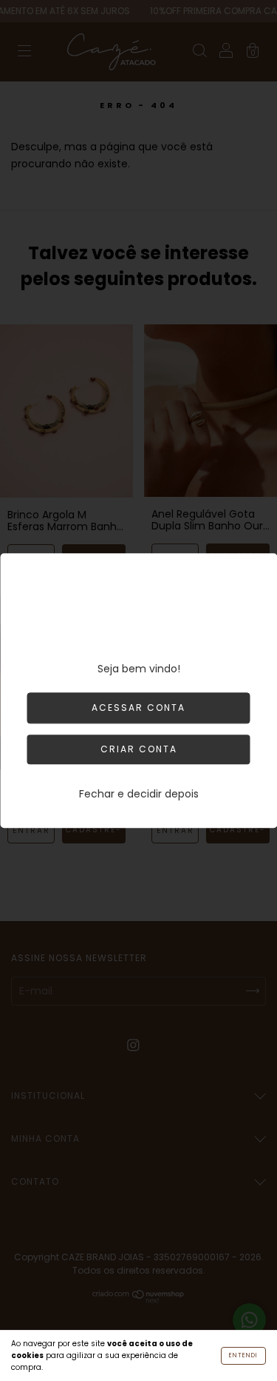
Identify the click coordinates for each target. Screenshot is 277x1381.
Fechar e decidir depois (139, 793)
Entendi (243, 1355)
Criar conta (138, 749)
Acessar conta (138, 707)
